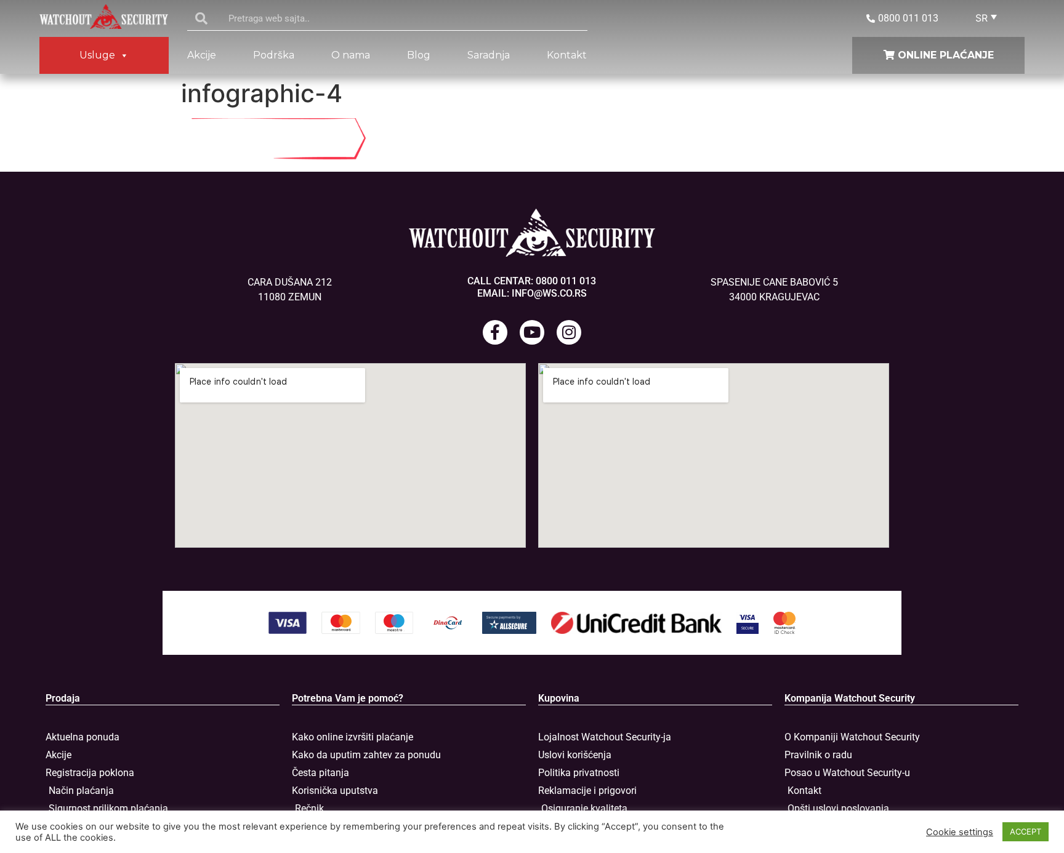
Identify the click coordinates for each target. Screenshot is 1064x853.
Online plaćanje (944, 55)
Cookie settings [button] (959, 832)
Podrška (273, 55)
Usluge (97, 55)
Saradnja (488, 55)
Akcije (201, 55)
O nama (350, 55)
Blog (418, 55)
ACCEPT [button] (1025, 831)
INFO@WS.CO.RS (549, 293)
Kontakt (567, 55)
